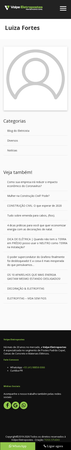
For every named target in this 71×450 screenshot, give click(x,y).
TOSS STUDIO (52, 439)
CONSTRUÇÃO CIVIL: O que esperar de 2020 (34, 205)
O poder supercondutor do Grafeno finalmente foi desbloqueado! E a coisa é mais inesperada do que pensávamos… (36, 261)
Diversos (12, 140)
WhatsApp (19, 446)
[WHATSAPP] (23, 405)
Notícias (12, 150)
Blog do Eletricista (18, 130)
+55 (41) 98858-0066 (34, 367)
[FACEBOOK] (7, 405)
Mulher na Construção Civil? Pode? (28, 196)
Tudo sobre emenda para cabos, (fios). (31, 215)
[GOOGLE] (15, 405)
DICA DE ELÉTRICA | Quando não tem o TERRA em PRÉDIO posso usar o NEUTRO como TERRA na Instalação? (37, 243)
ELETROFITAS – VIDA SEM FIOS (26, 298)
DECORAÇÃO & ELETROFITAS (25, 288)
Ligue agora (54, 446)
